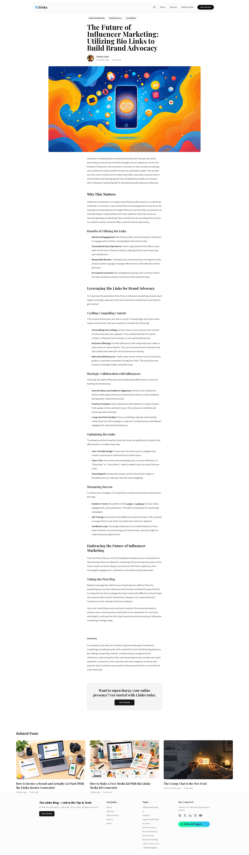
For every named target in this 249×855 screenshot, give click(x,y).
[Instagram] (195, 815)
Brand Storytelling (150, 839)
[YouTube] (200, 815)
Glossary (173, 7)
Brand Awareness (150, 831)
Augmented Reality (151, 819)
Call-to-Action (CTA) (151, 843)
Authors (109, 819)
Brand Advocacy (149, 827)
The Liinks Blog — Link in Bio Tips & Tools (65, 803)
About (162, 7)
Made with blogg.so (193, 824)
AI (143, 811)
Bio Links (146, 823)
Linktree (139, 503)
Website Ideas (187, 7)
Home (109, 823)
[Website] (179, 815)
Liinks (129, 503)
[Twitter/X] (185, 815)
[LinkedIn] (190, 815)
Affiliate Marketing (150, 807)
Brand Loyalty (148, 835)
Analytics (146, 815)
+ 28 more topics (150, 847)
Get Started (205, 7)
